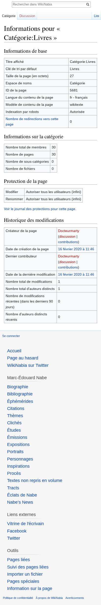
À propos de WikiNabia (49, 597)
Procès (14, 473)
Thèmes (15, 415)
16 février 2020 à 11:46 (76, 249)
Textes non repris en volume (34, 480)
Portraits (15, 451)
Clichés (14, 422)
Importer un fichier (25, 574)
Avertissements (74, 597)
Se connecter (11, 336)
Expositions (18, 444)
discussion (67, 236)
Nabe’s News (20, 502)
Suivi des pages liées (28, 567)
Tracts (13, 487)
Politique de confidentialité (18, 597)
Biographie (17, 386)
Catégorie (8, 16)
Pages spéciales (23, 581)
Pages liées (18, 559)
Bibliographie (20, 393)
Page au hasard (22, 358)
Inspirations (18, 466)
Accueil (14, 350)
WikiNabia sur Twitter (28, 365)
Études (14, 430)
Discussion (27, 16)
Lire (96, 16)
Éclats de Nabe (22, 495)
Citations (15, 408)
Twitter (13, 538)
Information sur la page (29, 588)
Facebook (16, 531)
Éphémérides (20, 401)
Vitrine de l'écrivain (25, 523)
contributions (68, 242)
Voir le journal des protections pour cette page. (40, 209)
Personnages (20, 459)
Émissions (17, 437)
